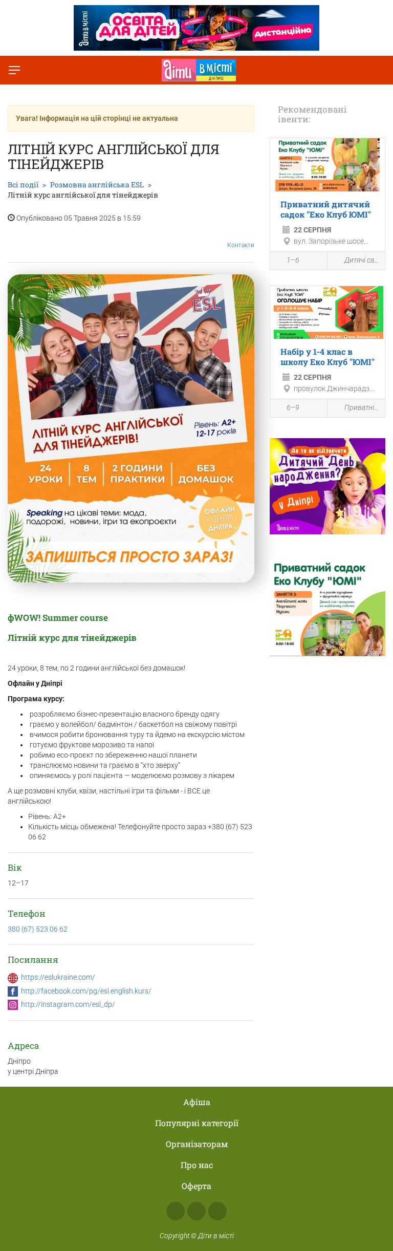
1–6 (293, 260)
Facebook (175, 1211)
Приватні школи (362, 407)
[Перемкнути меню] (14, 70)
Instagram (196, 1211)
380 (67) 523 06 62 (38, 929)
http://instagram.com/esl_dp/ (68, 1004)
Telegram (217, 1211)
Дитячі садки (362, 260)
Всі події (23, 184)
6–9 (293, 407)
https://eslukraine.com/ (58, 977)
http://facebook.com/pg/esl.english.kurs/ (86, 991)
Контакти (240, 245)
